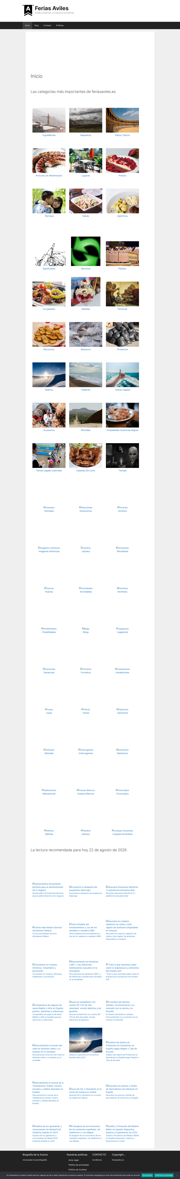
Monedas (85, 430)
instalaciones (122, 672)
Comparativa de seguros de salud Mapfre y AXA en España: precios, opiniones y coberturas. (47, 1017)
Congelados (49, 309)
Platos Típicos (122, 135)
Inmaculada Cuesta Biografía (35, 1160)
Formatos (86, 672)
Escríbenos (97, 1160)
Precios (122, 175)
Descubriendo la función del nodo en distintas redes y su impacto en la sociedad (48, 1057)
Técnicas (49, 216)
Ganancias (49, 672)
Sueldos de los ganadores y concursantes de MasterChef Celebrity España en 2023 (45, 1138)
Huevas (49, 591)
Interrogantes (86, 753)
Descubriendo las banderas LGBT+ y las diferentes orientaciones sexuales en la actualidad (85, 977)
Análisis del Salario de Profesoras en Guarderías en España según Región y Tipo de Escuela (122, 1057)
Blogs (86, 632)
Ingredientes (48, 135)
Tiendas (122, 470)
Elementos (122, 753)
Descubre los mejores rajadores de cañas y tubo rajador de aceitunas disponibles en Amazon (121, 936)
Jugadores (122, 632)
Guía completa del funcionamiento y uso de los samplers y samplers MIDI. (85, 935)
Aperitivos (122, 216)
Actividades (86, 591)
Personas (122, 309)
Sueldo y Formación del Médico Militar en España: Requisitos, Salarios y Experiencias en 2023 (122, 1138)
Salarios (49, 389)
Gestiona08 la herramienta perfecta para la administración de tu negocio (48, 894)
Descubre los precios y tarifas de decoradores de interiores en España (122, 1096)
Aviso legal (74, 1160)
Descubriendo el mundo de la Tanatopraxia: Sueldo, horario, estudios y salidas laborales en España (45, 1099)
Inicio (27, 25)
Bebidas (86, 309)
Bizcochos (49, 349)
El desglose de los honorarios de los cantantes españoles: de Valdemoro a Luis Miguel (85, 1138)
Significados (49, 268)
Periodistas (122, 551)
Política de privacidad (79, 1165)
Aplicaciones (48, 793)
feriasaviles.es (118, 1160)
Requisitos (85, 135)
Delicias (49, 834)
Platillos (122, 268)
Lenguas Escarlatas (122, 834)
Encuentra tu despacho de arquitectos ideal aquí (85, 894)
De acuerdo (147, 1175)
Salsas (86, 216)
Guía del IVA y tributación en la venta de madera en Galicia (85, 1096)
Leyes (49, 713)
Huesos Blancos (86, 793)
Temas (85, 713)
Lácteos (86, 551)
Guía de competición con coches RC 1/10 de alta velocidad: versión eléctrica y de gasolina (84, 1017)
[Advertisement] (90, 55)
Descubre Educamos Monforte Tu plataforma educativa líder (120, 894)
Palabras (85, 389)
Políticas (60, 25)
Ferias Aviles (52, 8)
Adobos (86, 834)
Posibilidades (49, 632)
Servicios (85, 268)
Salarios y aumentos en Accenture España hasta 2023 (84, 1056)
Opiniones (122, 713)
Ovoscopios (122, 793)
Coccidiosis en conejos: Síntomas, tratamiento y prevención (47, 975)
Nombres (122, 591)
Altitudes (49, 753)
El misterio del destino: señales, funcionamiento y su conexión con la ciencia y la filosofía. (122, 1017)
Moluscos (86, 349)
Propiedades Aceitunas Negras (122, 430)
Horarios (122, 511)
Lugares (86, 175)
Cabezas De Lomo (85, 470)
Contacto (47, 25)
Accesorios (49, 430)
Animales (49, 511)
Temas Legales (122, 389)
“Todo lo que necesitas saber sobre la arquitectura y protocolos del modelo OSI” (122, 977)
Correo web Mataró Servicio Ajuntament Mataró (44, 935)
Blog (37, 25)
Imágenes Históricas (49, 551)
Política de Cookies (78, 1169)
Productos (122, 349)
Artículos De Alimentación (49, 175)
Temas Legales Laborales (49, 470)
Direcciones (86, 511)
